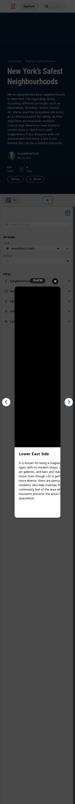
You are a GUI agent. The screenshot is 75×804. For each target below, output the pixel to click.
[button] (6, 402)
